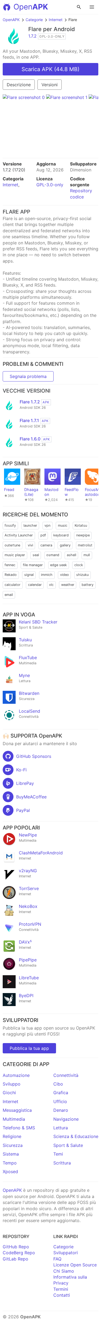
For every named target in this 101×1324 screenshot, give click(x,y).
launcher (30, 525)
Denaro (60, 1110)
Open (30, 6)
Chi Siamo (63, 1271)
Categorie (34, 19)
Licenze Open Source (75, 1264)
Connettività (65, 1075)
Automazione (16, 1075)
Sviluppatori (65, 1252)
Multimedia (14, 1119)
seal (36, 555)
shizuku (82, 575)
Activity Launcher (19, 535)
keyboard (61, 535)
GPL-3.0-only (49, 184)
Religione (12, 1136)
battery (87, 585)
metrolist (85, 545)
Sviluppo (11, 1084)
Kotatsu (81, 525)
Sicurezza (13, 1145)
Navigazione (66, 1119)
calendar (35, 585)
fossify (10, 525)
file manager (33, 565)
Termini (60, 1289)
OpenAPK (11, 19)
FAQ (57, 1259)
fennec (10, 565)
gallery (65, 545)
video (64, 575)
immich (47, 575)
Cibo (58, 1084)
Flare (34, 29)
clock (78, 565)
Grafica (60, 1092)
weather (67, 585)
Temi (58, 1154)
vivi (30, 545)
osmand (52, 555)
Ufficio (60, 1101)
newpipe (83, 535)
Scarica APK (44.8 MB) (50, 69)
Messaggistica (17, 1110)
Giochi (9, 1092)
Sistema (11, 1154)
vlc (51, 585)
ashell (71, 555)
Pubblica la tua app (29, 1048)
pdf (43, 535)
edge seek (58, 565)
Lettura (60, 1127)
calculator (12, 585)
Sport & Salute (68, 1145)
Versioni (49, 84)
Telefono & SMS (19, 1127)
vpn (47, 525)
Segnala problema (28, 376)
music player (15, 555)
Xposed (10, 1171)
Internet (55, 19)
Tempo (10, 1163)
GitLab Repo (15, 1259)
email (9, 595)
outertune (12, 545)
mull (86, 555)
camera (46, 545)
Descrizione (19, 84)
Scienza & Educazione (75, 1136)
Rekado (11, 575)
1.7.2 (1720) (14, 169)
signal (29, 575)
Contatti (61, 1295)
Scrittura (62, 1163)
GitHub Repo (16, 1246)
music (62, 525)
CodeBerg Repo (19, 1252)
